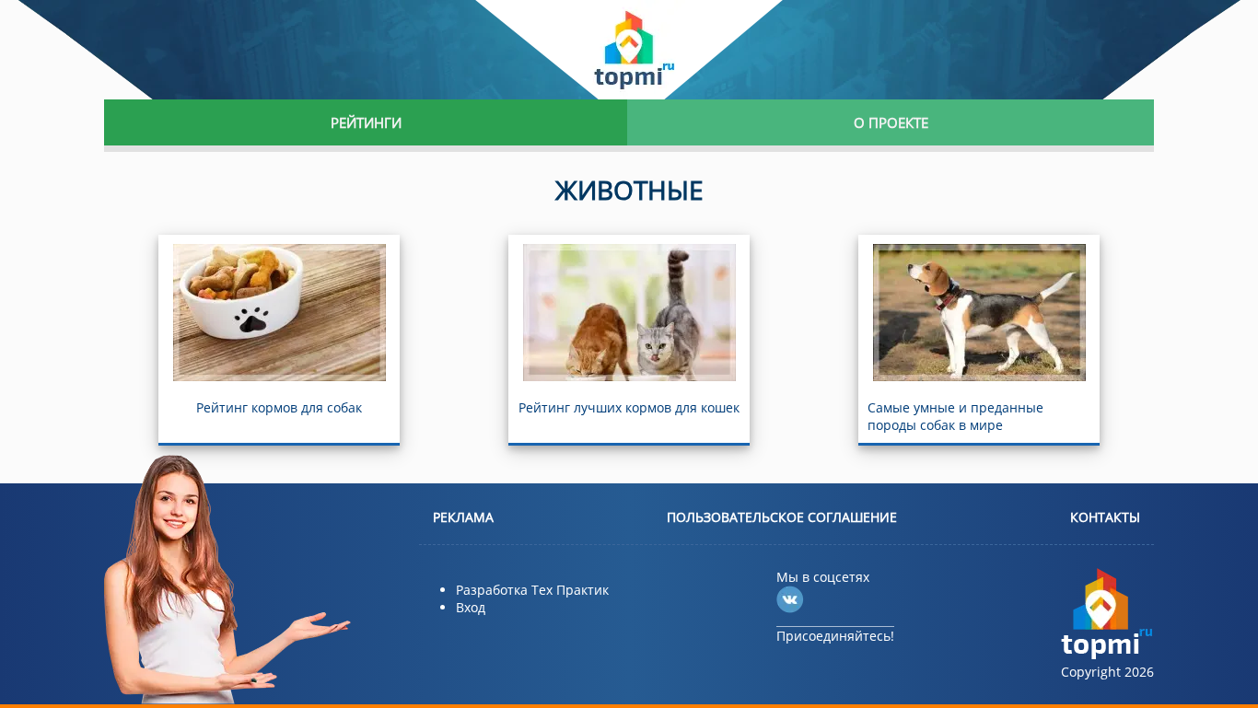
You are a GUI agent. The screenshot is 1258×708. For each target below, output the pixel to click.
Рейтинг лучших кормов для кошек (629, 407)
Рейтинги (366, 122)
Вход (470, 607)
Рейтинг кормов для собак (279, 407)
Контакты (1105, 517)
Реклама (463, 517)
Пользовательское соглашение (782, 517)
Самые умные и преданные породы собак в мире (955, 416)
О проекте (891, 122)
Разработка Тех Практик (532, 589)
